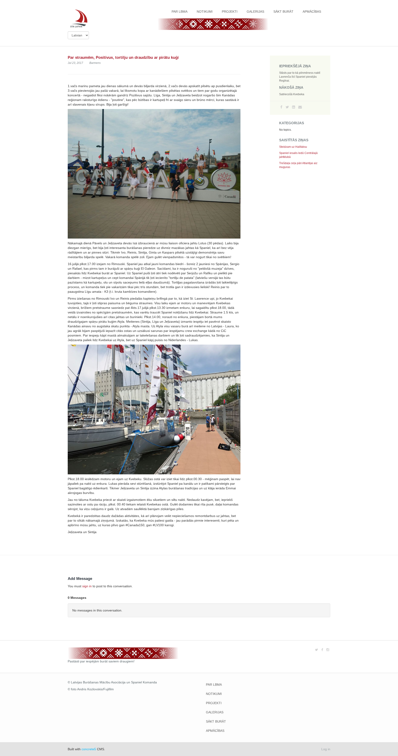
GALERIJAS (255, 11)
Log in (325, 749)
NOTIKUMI (205, 11)
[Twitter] (287, 107)
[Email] (300, 107)
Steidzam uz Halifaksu (293, 146)
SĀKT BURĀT (283, 11)
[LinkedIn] (293, 107)
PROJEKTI (229, 11)
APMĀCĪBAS (312, 11)
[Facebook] (281, 107)
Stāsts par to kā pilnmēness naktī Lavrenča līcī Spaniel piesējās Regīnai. (299, 76)
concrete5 (89, 749)
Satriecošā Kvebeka (291, 94)
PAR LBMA (179, 11)
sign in (87, 586)
